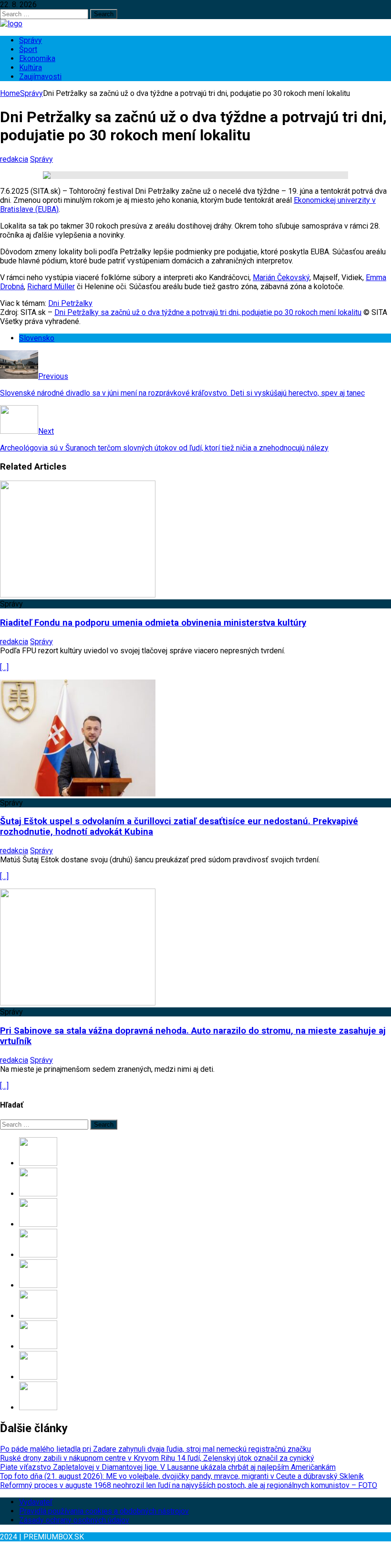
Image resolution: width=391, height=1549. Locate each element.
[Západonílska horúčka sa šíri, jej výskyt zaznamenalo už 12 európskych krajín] (38, 1377)
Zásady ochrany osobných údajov (74, 1520)
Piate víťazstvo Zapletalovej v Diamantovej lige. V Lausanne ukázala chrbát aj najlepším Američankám (168, 1467)
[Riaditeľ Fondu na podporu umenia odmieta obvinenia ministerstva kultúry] (77, 594)
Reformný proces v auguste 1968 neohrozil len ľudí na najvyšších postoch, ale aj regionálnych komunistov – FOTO (188, 1485)
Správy (30, 40)
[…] (4, 667)
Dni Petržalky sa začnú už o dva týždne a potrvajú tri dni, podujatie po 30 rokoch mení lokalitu (207, 312)
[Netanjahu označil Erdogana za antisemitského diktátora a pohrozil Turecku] (38, 1407)
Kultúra (30, 67)
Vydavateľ (35, 1502)
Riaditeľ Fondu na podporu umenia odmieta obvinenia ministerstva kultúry (153, 623)
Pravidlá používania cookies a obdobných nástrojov (104, 1511)
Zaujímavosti (40, 76)
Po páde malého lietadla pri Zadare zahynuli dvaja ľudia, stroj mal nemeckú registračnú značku (155, 1449)
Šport (28, 49)
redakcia (14, 159)
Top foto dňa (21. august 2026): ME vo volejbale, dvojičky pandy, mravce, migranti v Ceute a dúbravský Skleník (182, 1476)
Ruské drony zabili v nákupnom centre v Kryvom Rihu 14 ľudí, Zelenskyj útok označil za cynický (157, 1458)
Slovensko (36, 338)
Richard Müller (51, 286)
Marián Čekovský (281, 277)
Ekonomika (37, 58)
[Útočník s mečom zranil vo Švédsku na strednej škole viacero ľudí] (38, 1315)
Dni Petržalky (70, 303)
